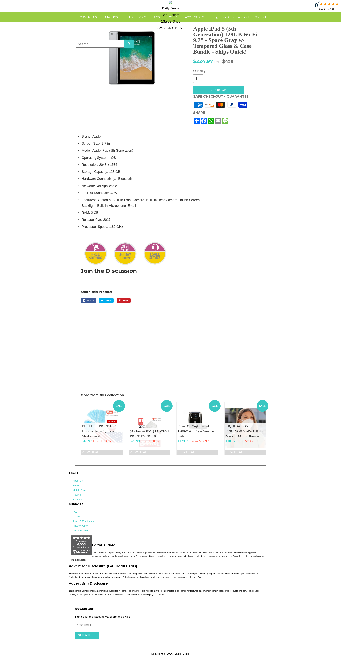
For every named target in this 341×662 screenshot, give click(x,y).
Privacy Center (81, 530)
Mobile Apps (79, 490)
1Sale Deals (181, 653)
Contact (77, 516)
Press (76, 485)
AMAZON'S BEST (170, 28)
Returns (77, 494)
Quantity (198, 71)
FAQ (75, 511)
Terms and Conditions (137, 641)
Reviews (77, 499)
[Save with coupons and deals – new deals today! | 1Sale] (170, 3)
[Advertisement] (237, 193)
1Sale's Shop (170, 21)
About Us (78, 480)
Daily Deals (170, 8)
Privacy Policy (80, 525)
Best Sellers (171, 15)
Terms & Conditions (83, 521)
